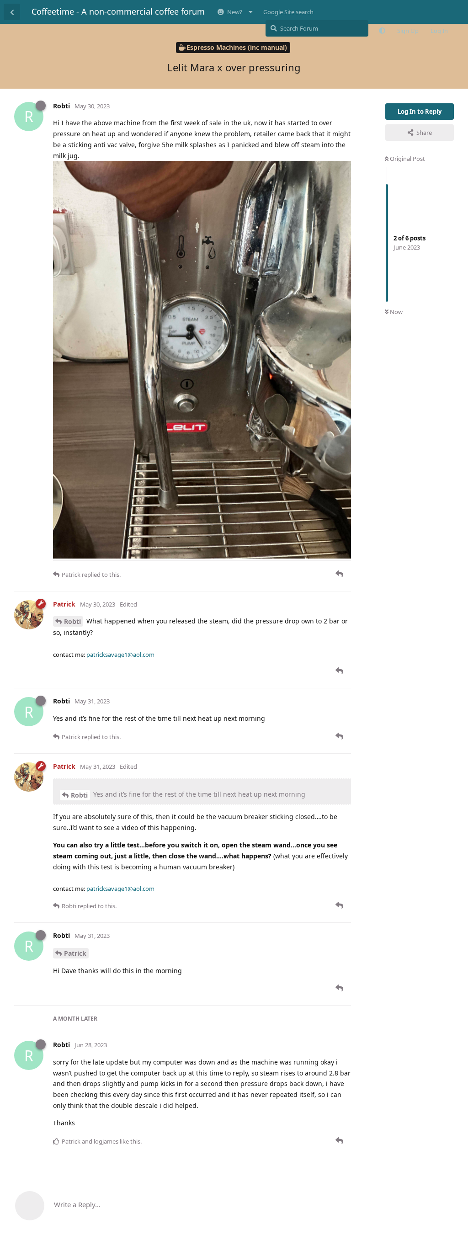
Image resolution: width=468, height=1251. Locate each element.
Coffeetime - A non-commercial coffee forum (118, 11)
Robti (72, 621)
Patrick (75, 953)
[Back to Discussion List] (12, 12)
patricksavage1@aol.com (120, 654)
